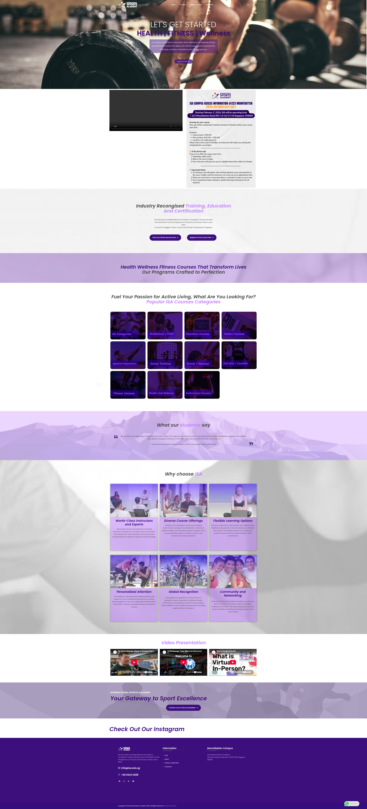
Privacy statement (170, 806)
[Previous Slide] (111, 440)
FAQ (166, 755)
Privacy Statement (172, 763)
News (167, 759)
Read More (183, 57)
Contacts (168, 766)
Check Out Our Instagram (147, 729)
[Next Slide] (255, 440)
